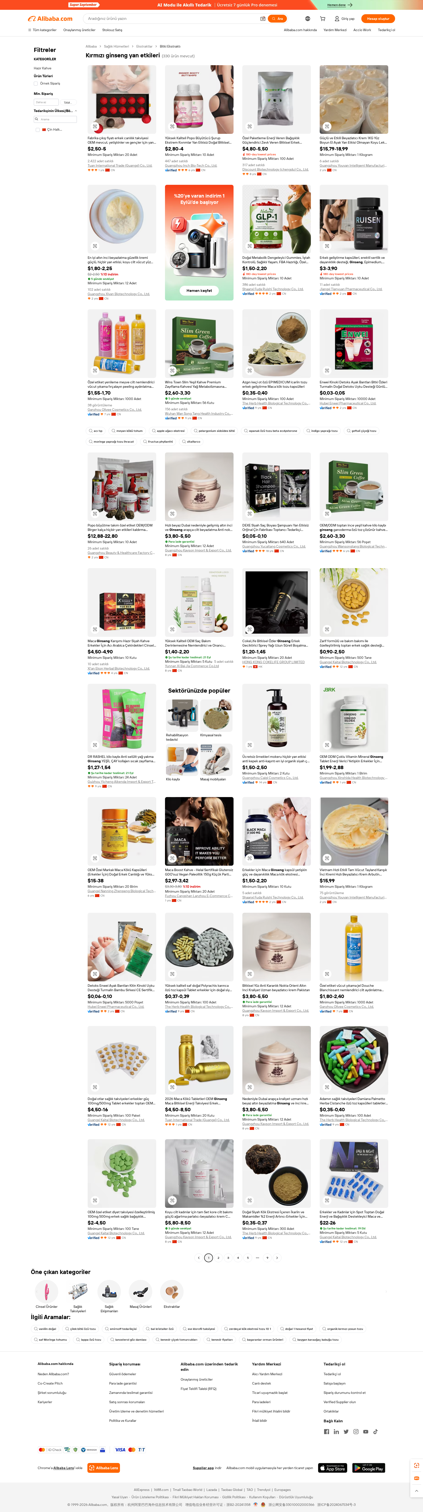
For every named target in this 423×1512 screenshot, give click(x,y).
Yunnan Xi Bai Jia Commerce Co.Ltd (192, 666)
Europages (282, 1490)
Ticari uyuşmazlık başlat (270, 1393)
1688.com (161, 1490)
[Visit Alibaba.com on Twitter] (346, 1432)
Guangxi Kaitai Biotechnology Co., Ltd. (348, 662)
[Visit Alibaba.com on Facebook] (326, 1432)
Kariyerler (45, 1402)
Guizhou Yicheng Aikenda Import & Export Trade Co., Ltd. (122, 782)
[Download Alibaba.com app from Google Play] (368, 1468)
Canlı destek (261, 1383)
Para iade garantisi (123, 1383)
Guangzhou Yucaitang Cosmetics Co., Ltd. (274, 546)
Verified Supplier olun (340, 1402)
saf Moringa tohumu (53, 1339)
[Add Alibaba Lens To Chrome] (103, 1468)
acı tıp (98, 431)
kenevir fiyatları (222, 1339)
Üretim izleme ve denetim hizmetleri (136, 1411)
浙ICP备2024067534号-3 (336, 1505)
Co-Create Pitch (50, 1383)
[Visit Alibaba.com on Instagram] (356, 1432)
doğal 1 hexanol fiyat (299, 1329)
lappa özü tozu (91, 1339)
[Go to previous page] (198, 1257)
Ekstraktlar (144, 46)
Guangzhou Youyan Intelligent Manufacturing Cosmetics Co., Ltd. (354, 165)
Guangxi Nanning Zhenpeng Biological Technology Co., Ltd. (122, 891)
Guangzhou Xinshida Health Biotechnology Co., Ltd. (354, 778)
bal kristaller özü (162, 1329)
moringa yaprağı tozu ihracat (114, 441)
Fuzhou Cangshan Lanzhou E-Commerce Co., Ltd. (199, 896)
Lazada (211, 1490)
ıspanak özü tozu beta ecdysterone (273, 431)
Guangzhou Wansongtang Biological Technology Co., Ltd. (354, 546)
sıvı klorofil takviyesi (201, 1329)
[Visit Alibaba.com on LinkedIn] (336, 1432)
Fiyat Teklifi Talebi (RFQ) (198, 1389)
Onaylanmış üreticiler (197, 1379)
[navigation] (55, 652)
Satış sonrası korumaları (127, 1402)
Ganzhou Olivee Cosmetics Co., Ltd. (115, 410)
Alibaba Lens (63, 1468)
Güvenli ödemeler (122, 1374)
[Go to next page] (277, 1257)
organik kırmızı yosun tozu (345, 1329)
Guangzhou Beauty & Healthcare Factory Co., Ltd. (122, 553)
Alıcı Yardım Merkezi (267, 1374)
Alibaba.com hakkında (55, 1364)
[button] (263, 19)
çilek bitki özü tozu (83, 1329)
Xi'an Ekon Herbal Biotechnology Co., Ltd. (119, 668)
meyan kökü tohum (130, 431)
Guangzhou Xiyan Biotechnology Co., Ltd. (119, 294)
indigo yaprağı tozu (324, 431)
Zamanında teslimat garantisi (131, 1393)
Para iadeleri (261, 1402)
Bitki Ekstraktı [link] (170, 46)
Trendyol (263, 1490)
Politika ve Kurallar (122, 1421)
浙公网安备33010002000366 (291, 1505)
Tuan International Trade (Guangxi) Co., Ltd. (120, 165)
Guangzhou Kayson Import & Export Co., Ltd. (198, 550)
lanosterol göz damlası (130, 1339)
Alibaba (91, 46)
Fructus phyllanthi (160, 441)
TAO (250, 1490)
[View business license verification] (255, 1504)
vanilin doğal (47, 1329)
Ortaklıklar (331, 1411)
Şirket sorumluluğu (52, 1393)
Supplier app (203, 1468)
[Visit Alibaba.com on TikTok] (375, 1432)
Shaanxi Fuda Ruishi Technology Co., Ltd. (273, 289)
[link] (416, 1465)
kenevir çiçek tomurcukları (179, 1339)
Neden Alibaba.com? (53, 1374)
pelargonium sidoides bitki (217, 431)
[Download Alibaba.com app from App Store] (332, 1468)
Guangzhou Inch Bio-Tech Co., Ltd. (191, 165)
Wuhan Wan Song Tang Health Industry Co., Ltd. (199, 413)
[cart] (323, 19)
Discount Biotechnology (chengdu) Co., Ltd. (275, 169)
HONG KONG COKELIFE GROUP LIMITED (273, 662)
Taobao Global (231, 1490)
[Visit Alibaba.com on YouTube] (366, 1432)
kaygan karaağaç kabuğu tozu (318, 1339)
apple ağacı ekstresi (171, 431)
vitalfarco (193, 441)
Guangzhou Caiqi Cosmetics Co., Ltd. (270, 778)
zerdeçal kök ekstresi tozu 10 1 (250, 1329)
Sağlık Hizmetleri (116, 46)
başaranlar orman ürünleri (265, 1339)
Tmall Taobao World (187, 1490)
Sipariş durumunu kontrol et (345, 1393)
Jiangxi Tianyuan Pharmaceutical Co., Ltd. (351, 289)
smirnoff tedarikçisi (123, 1329)
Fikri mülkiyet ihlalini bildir (271, 1411)
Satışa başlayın (335, 1383)
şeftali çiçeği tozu (364, 431)
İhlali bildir (259, 1421)
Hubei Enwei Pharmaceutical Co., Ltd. (348, 403)
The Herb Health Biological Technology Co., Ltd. (276, 403)
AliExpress (142, 1490)
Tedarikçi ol (332, 1374)
